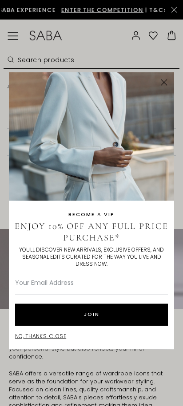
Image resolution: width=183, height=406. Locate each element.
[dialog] (91, 203)
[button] (164, 82)
